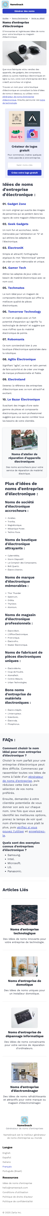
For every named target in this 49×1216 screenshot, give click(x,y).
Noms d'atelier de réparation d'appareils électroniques (24, 457)
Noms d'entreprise (20, 18)
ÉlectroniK (15, 248)
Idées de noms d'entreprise (17, 1183)
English (6, 1153)
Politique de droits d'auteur (18, 1196)
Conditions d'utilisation (15, 1192)
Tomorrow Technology (24, 311)
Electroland (16, 379)
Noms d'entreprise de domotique (24, 983)
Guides (5, 18)
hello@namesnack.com (15, 1187)
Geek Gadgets (18, 224)
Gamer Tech (17, 267)
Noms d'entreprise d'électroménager (24, 1089)
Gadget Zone (16, 204)
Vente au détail (37, 18)
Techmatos (16, 288)
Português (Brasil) (12, 1171)
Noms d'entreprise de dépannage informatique (24, 1034)
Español (7, 1157)
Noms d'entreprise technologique (24, 931)
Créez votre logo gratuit (24, 172)
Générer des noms (24, 11)
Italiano (7, 1162)
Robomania (16, 339)
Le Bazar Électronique (23, 399)
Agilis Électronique (22, 359)
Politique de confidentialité (18, 1201)
